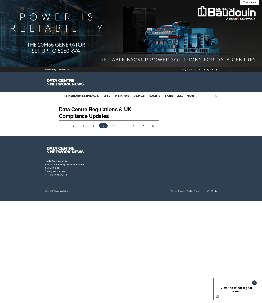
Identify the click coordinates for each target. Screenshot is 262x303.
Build (107, 95)
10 (153, 125)
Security (154, 95)
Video (180, 95)
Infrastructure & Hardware (81, 95)
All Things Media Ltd (59, 191)
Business (139, 95)
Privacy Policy (50, 69)
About (190, 95)
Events (169, 95)
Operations (122, 95)
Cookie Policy (63, 69)
